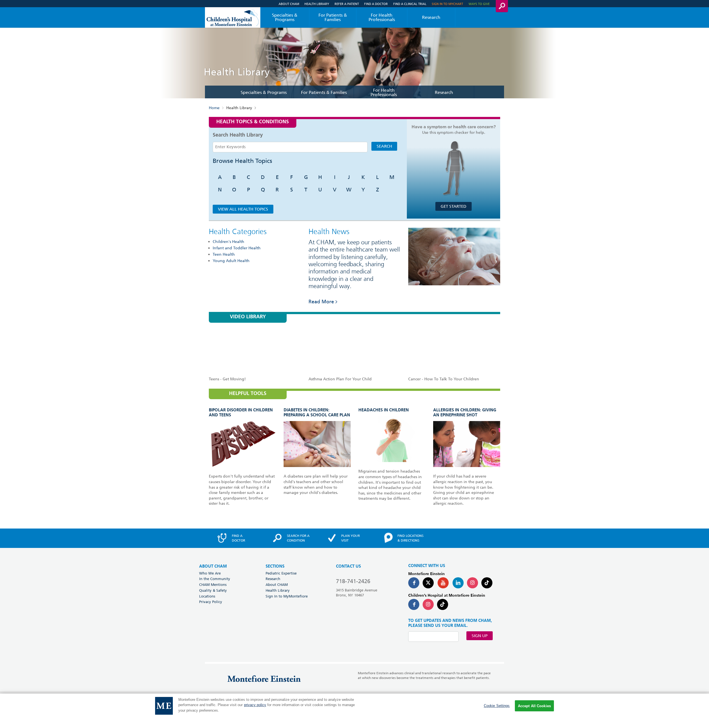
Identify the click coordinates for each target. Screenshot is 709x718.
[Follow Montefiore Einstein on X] (428, 582)
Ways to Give (479, 4)
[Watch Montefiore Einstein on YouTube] (443, 582)
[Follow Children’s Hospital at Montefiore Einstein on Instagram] (428, 604)
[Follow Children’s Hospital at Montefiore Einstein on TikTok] (442, 604)
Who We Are (210, 573)
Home (214, 107)
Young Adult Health (231, 260)
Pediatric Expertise (281, 573)
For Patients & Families (332, 17)
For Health (382, 17)
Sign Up (479, 635)
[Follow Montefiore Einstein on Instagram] (472, 582)
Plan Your (350, 538)
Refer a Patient (347, 4)
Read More (321, 301)
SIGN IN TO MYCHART (447, 4)
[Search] (502, 6)
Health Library (316, 4)
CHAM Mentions (213, 584)
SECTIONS (275, 566)
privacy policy (255, 705)
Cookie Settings (497, 706)
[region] (354, 706)
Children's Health (228, 241)
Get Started (453, 206)
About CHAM (289, 4)
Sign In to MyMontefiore (287, 596)
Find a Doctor (376, 4)
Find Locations (410, 538)
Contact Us (348, 566)
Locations (207, 596)
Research (431, 17)
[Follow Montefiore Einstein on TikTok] (486, 582)
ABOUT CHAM (213, 566)
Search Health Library (238, 135)
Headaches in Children (383, 410)
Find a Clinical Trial (410, 4)
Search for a (298, 538)
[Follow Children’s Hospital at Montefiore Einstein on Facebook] (413, 604)
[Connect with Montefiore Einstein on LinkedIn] (458, 582)
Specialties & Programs (284, 17)
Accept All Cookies (534, 706)
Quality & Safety (213, 590)
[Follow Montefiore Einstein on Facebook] (413, 582)
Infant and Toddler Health (237, 247)
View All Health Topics (243, 209)
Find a (238, 538)
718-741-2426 (353, 581)
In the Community (214, 578)
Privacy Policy (210, 601)
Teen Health (224, 254)
